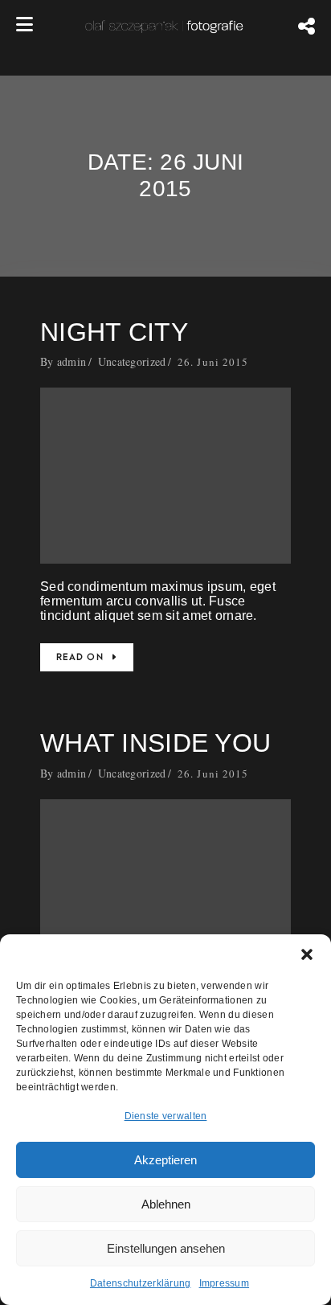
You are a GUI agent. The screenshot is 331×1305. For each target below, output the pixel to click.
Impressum (224, 1283)
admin (71, 361)
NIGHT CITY (114, 332)
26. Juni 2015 (213, 362)
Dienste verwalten (166, 1116)
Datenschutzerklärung (140, 1283)
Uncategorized (132, 361)
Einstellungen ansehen (166, 1248)
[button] (307, 954)
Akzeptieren (165, 1160)
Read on (80, 657)
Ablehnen (165, 1204)
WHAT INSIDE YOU (155, 742)
